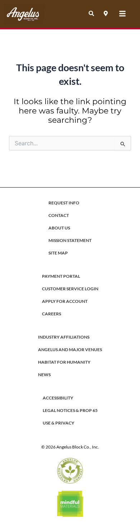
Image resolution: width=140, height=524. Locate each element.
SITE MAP (58, 253)
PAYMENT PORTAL (61, 276)
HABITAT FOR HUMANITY (64, 362)
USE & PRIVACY (58, 423)
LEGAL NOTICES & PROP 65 (70, 410)
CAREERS (51, 313)
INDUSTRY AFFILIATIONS (63, 337)
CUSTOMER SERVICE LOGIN (70, 288)
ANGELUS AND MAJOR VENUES (70, 349)
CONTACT (58, 215)
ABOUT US (59, 228)
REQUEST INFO (63, 202)
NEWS (44, 374)
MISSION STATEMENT (70, 240)
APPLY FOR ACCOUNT (65, 301)
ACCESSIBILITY (58, 398)
